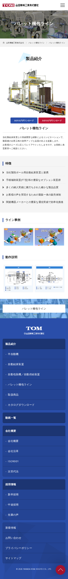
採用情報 (10, 484)
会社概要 (10, 430)
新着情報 (10, 527)
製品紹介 (10, 344)
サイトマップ (13, 558)
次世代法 (13, 471)
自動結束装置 (16, 364)
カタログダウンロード (52, 120)
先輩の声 (13, 514)
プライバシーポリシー (18, 548)
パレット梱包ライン (20, 384)
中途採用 (13, 504)
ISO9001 (13, 461)
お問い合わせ (13, 537)
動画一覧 (10, 417)
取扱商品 (13, 394)
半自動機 (13, 354)
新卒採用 (13, 494)
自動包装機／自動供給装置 (24, 374)
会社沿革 (13, 451)
